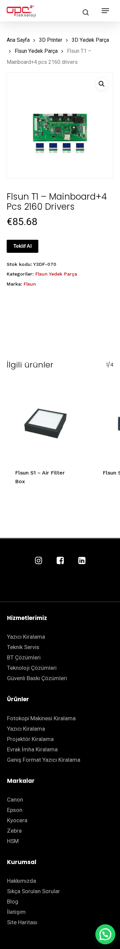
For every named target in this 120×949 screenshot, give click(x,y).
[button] (102, 84)
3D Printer (50, 40)
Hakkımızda (21, 880)
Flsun (30, 284)
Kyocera (17, 820)
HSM (13, 841)
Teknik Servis (23, 647)
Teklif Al (22, 246)
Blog (12, 901)
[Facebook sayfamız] (60, 561)
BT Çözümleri (24, 657)
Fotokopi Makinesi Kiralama (41, 718)
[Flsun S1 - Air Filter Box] (45, 421)
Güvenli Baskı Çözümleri (37, 678)
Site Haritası (22, 922)
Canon (15, 799)
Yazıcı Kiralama (26, 636)
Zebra (14, 830)
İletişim (16, 912)
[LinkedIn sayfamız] (82, 561)
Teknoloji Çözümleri (32, 667)
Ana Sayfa (18, 40)
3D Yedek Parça (90, 40)
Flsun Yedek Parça (36, 51)
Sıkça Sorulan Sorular (33, 891)
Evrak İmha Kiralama (32, 749)
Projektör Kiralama (30, 739)
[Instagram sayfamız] (38, 561)
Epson (14, 810)
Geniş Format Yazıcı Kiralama (43, 759)
